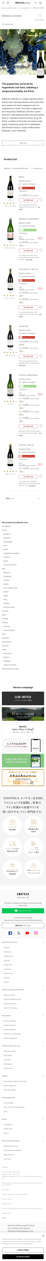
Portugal (5, 619)
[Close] (43, 1235)
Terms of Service (7, 1199)
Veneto (5, 584)
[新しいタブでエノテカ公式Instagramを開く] (36, 933)
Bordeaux (6, 534)
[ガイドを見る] (8, 2)
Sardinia (6, 603)
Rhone (5, 549)
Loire (5, 546)
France (4, 530)
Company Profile (6, 1204)
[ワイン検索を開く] (35, 2)
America (5, 623)
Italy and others (9, 607)
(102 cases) (12, 206)
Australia (5, 646)
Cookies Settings (23, 1250)
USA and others (9, 630)
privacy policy (5, 1189)
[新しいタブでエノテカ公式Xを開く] (19, 933)
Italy (3, 569)
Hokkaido (6, 661)
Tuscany (6, 580)
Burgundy (6, 538)
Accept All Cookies (22, 1257)
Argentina (5, 638)
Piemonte (6, 572)
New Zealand (6, 642)
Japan (4, 649)
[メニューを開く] (3, 2)
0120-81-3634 (16, 1172)
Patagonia (32, 184)
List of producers (24, 8)
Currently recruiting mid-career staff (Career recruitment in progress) (22, 1208)
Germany (5, 611)
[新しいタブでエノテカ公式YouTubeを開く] (27, 933)
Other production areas (10, 669)
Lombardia (7, 576)
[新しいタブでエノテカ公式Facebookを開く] (10, 933)
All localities (6, 526)
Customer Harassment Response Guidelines (15, 1194)
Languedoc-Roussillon (11, 553)
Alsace (5, 561)
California (6, 626)
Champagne (7, 542)
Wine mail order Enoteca (9, 8)
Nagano (6, 657)
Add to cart (29, 200)
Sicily (5, 599)
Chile (3, 634)
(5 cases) (12, 355)
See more (23, 143)
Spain (4, 615)
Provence (6, 557)
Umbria (6, 592)
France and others (10, 565)
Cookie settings (6, 1213)
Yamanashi (7, 653)
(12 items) (12, 248)
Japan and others (9, 665)
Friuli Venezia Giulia (10, 588)
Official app (27, 925)
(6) (12, 404)
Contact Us (5, 1167)
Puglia (5, 596)
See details (29, 259)
